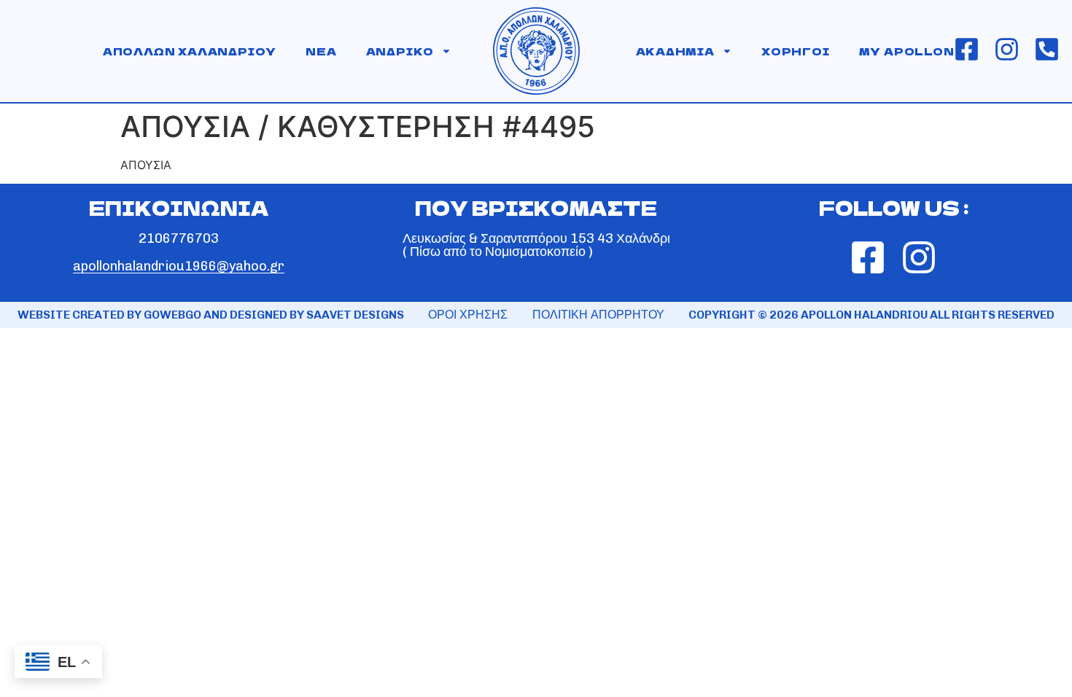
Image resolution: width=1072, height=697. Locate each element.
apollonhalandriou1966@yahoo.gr (178, 266)
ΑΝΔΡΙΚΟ (400, 51)
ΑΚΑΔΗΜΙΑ (675, 51)
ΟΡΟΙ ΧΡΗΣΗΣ (468, 315)
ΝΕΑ (321, 51)
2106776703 (179, 238)
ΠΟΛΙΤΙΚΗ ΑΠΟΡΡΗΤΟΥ (598, 315)
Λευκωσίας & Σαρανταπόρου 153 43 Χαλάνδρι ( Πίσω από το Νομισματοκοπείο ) (536, 245)
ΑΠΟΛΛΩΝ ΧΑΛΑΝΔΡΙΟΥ (189, 51)
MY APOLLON (907, 51)
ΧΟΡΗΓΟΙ (795, 51)
